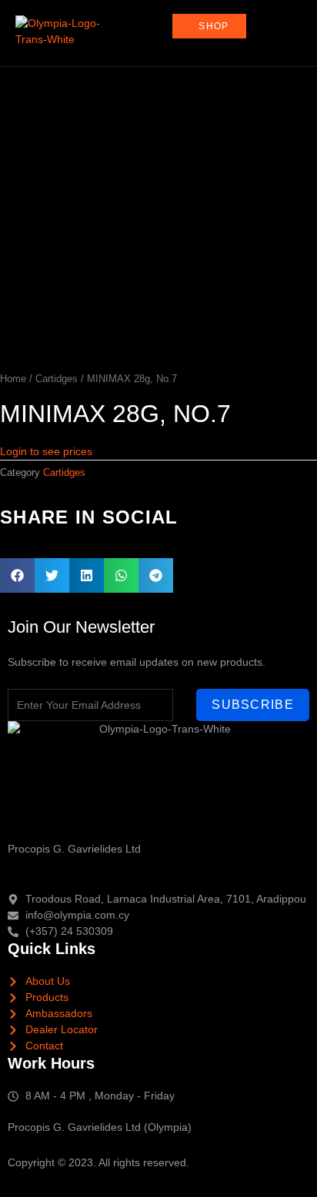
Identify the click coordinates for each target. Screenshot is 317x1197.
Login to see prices (46, 451)
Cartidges (56, 378)
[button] (17, 575)
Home (13, 378)
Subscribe (253, 704)
